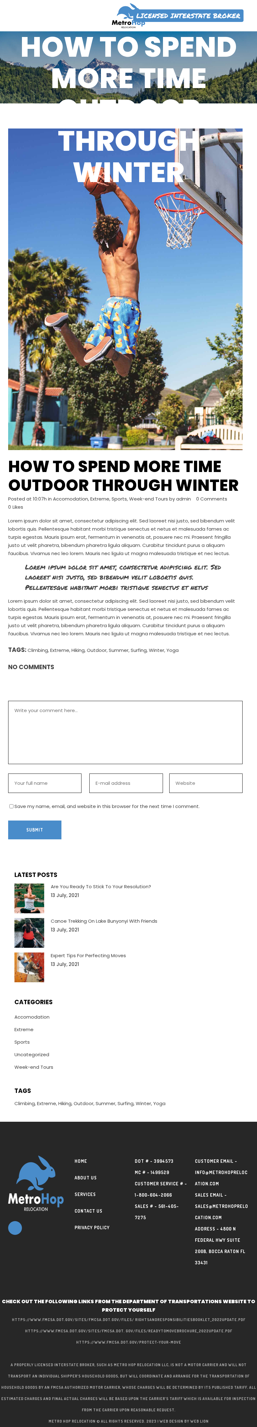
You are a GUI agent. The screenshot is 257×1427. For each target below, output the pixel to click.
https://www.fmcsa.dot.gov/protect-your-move (128, 1342)
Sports (119, 499)
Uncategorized (31, 1054)
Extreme (99, 499)
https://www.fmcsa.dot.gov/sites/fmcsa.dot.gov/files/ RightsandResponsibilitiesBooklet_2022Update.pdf (128, 1319)
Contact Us (88, 1211)
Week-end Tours (148, 499)
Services (85, 1194)
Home (81, 1161)
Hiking (78, 650)
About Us (86, 1177)
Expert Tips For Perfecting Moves (88, 955)
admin (183, 499)
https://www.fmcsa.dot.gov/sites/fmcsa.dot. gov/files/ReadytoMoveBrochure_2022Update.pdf (128, 1331)
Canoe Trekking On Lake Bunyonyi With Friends (104, 921)
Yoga (172, 650)
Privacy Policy (92, 1227)
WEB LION (199, 1421)
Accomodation (70, 499)
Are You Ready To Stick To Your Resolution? (101, 886)
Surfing (139, 650)
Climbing (38, 650)
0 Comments (211, 499)
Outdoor (97, 650)
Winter (156, 650)
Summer (118, 650)
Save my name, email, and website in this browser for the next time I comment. (107, 806)
